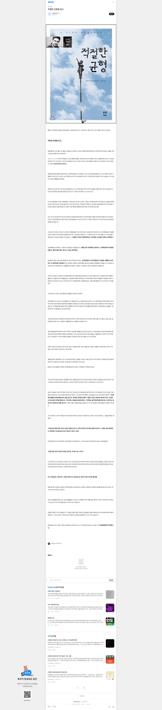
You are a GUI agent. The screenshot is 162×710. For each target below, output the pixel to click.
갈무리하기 (110, 707)
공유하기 (113, 707)
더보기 (113, 2)
